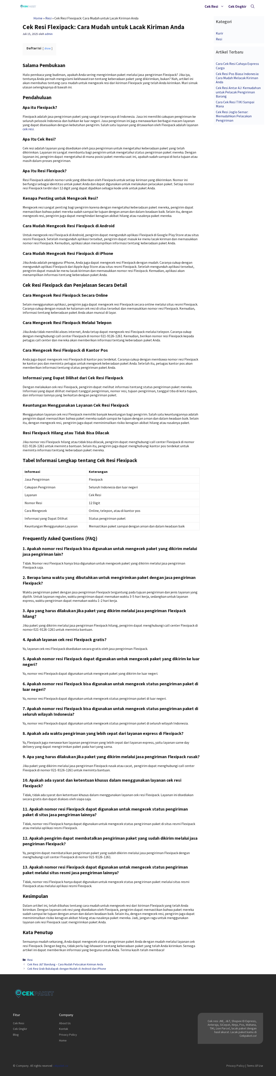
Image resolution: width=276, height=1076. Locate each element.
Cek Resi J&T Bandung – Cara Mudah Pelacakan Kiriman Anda (65, 964)
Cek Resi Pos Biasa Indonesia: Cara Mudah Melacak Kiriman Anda (237, 78)
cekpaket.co (60, 1066)
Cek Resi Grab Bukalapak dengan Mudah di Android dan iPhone (66, 969)
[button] (222, 6)
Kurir (219, 33)
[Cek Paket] (28, 6)
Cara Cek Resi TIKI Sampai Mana (235, 104)
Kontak (63, 1029)
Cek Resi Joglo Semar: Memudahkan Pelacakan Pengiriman (234, 116)
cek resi (28, 129)
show (47, 48)
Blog (16, 1035)
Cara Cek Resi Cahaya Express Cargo (237, 65)
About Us (65, 1023)
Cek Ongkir (237, 6)
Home (37, 18)
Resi (48, 18)
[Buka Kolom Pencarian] (253, 6)
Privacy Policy (68, 1035)
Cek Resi (211, 6)
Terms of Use (255, 1066)
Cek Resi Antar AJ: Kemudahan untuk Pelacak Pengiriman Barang (238, 92)
